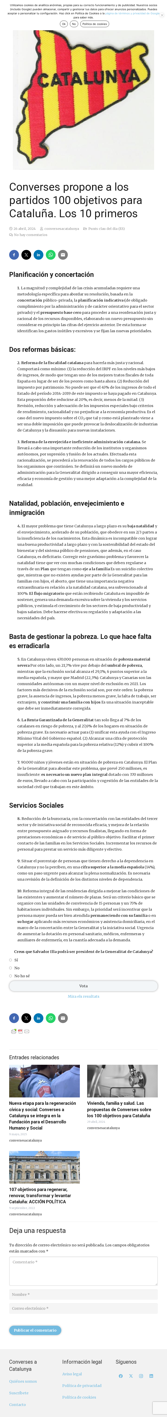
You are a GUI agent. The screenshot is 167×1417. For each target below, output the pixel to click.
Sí (16, 960)
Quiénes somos (23, 1381)
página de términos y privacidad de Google (132, 13)
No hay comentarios (30, 235)
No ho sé (22, 976)
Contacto (17, 1404)
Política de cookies (79, 1397)
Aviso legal (72, 1374)
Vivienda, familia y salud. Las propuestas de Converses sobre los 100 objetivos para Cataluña (119, 1109)
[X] (131, 1376)
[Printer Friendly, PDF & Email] (20, 1031)
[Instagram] (141, 1376)
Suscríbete (19, 1393)
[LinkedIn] (151, 1376)
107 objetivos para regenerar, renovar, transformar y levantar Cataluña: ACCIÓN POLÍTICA (40, 1195)
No (17, 968)
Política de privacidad (82, 1385)
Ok (64, 24)
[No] (162, 15)
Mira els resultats (83, 996)
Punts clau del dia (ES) (106, 229)
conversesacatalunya (61, 229)
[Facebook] (121, 1376)
